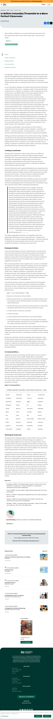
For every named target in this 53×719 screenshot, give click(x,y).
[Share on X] (51, 23)
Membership (15, 678)
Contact (14, 673)
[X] (23, 709)
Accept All (38, 716)
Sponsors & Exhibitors (17, 691)
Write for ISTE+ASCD (16, 683)
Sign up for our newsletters (26, 696)
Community (15, 681)
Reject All (47, 716)
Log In (49, 4)
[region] (26, 714)
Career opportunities (17, 669)
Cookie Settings (4, 716)
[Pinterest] (32, 709)
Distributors (14, 689)
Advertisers (14, 688)
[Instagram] (25, 709)
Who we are (14, 668)
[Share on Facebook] (45, 23)
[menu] (1, 4)
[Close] (51, 712)
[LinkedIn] (27, 709)
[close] (51, 1)
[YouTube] (30, 709)
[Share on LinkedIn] (48, 23)
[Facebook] (20, 709)
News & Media (15, 671)
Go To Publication (26, 642)
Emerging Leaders (16, 679)
